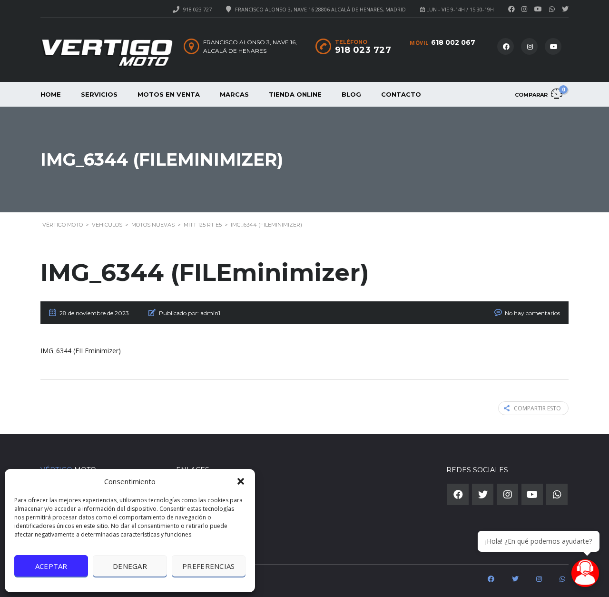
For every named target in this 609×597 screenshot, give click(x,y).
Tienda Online (295, 94)
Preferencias (208, 566)
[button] (241, 481)
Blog (351, 94)
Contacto (401, 94)
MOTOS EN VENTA (169, 94)
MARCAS (234, 94)
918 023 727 (197, 9)
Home (50, 94)
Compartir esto (537, 408)
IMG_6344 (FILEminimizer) (80, 350)
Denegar (130, 566)
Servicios (99, 94)
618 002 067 (453, 42)
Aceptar (51, 566)
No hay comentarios (532, 313)
